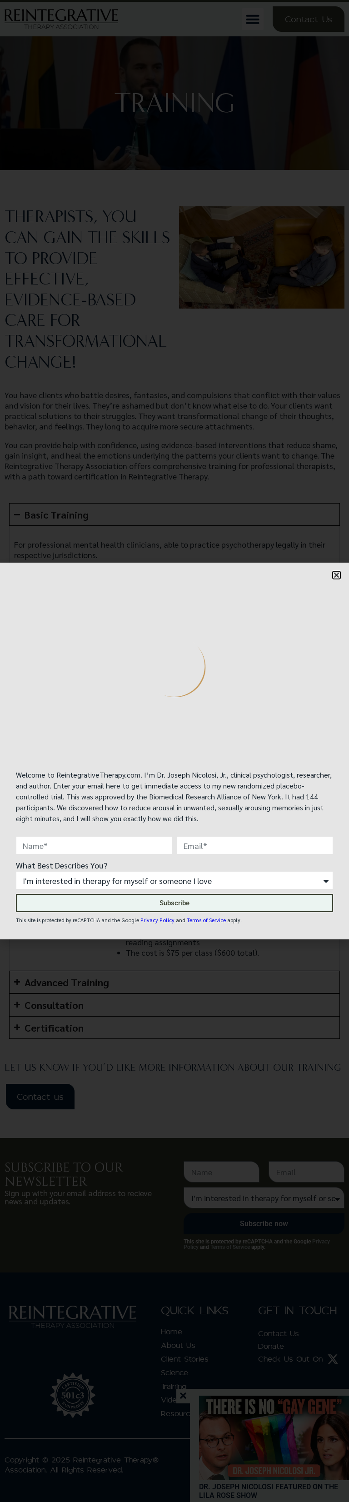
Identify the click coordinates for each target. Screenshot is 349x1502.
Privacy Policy (157, 919)
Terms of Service (206, 919)
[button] (336, 575)
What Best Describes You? (61, 865)
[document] (174, 751)
